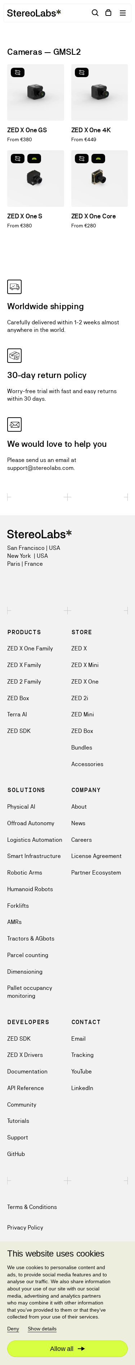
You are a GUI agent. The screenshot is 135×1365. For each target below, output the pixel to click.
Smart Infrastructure (34, 856)
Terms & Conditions (32, 1207)
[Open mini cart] (108, 13)
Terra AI (17, 714)
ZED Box (18, 698)
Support (17, 1137)
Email (78, 1038)
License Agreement (96, 856)
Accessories (87, 764)
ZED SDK (19, 731)
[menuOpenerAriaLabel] (123, 13)
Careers (81, 839)
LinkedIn (82, 1088)
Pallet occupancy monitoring (29, 991)
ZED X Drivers (25, 1054)
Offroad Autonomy (30, 823)
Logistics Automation (34, 839)
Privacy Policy (25, 1227)
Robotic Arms (24, 872)
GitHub (16, 1154)
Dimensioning (24, 971)
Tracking (82, 1054)
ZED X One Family (30, 648)
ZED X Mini (85, 665)
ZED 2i (79, 698)
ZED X (79, 648)
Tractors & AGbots (30, 938)
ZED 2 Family (24, 681)
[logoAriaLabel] (34, 13)
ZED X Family (24, 665)
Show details (42, 1328)
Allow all (61, 1348)
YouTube (81, 1071)
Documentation (27, 1071)
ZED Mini (82, 714)
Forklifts (18, 905)
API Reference (25, 1088)
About (79, 806)
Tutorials (18, 1120)
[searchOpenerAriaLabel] (95, 13)
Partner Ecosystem (96, 872)
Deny (13, 1328)
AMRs (14, 922)
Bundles (81, 747)
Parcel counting (27, 955)
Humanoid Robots (30, 889)
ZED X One (85, 681)
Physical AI (21, 806)
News (78, 823)
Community (21, 1104)
